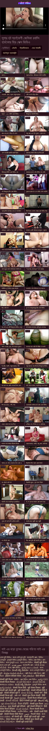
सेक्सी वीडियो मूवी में (12, 693)
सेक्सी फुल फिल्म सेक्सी (31, 695)
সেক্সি (31, 711)
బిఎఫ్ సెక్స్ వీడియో (23, 684)
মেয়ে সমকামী (36, 48)
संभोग (16, 679)
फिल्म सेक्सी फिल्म (37, 709)
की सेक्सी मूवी (17, 716)
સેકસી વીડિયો (12, 700)
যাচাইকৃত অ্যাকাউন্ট (9, 53)
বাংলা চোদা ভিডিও (26, 662)
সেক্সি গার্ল (17, 695)
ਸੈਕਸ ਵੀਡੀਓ (23, 703)
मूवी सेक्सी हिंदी (24, 690)
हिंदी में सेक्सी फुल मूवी (28, 700)
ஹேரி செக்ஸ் (20, 698)
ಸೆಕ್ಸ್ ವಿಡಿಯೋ (28, 676)
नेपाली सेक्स (35, 714)
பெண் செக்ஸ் (22, 709)
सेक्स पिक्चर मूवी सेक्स (15, 719)
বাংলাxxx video (7, 684)
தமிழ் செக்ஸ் (5, 687)
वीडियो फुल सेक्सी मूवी (33, 719)
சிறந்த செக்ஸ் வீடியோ (14, 673)
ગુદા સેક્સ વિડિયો (8, 703)
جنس (26, 714)
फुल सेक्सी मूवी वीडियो (16, 706)
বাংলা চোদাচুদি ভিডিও (37, 670)
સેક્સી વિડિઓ (39, 682)
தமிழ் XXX (43, 679)
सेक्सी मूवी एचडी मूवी (32, 716)
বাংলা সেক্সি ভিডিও (14, 667)
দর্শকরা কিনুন (30, 728)
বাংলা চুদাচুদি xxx (12, 662)
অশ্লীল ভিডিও (23, 711)
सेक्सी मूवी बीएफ (40, 662)
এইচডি (14, 48)
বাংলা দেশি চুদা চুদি (19, 657)
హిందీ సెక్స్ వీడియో (20, 670)
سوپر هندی (17, 665)
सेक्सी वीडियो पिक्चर (8, 711)
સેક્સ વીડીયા (27, 693)
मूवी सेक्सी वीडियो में (35, 706)
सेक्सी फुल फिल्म (36, 703)
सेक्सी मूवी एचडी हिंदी (24, 721)
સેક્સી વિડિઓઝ (23, 682)
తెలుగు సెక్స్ (43, 700)
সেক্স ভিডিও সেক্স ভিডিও (28, 679)
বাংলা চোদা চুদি (5, 665)
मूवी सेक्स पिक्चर (34, 687)
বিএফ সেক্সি (24, 2)
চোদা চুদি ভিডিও (5, 657)
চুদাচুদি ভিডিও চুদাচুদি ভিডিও (17, 660)
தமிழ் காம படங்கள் (30, 667)
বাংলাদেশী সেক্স (32, 657)
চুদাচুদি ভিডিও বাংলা (39, 684)
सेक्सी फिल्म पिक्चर (8, 682)
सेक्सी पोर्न (38, 693)
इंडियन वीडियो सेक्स (13, 676)
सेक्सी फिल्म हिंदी (19, 687)
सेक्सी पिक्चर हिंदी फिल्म (14, 714)
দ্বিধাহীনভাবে (24, 48)
